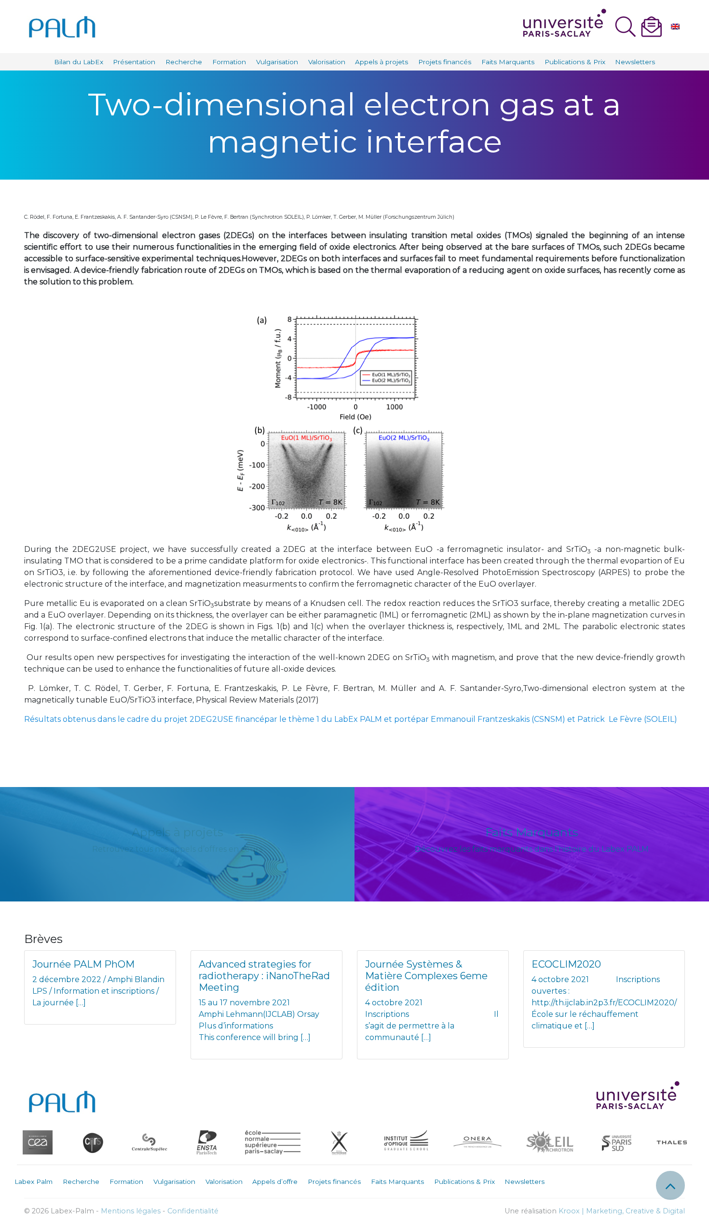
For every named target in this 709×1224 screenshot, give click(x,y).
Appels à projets (381, 62)
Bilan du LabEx (78, 62)
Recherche (183, 62)
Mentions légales (131, 1211)
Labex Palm (33, 1181)
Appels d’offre (275, 1181)
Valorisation (326, 62)
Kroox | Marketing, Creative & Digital (622, 1211)
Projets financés (444, 62)
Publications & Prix (575, 62)
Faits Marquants (507, 62)
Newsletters (635, 62)
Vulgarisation (277, 62)
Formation (229, 62)
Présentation (134, 62)
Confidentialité (192, 1211)
